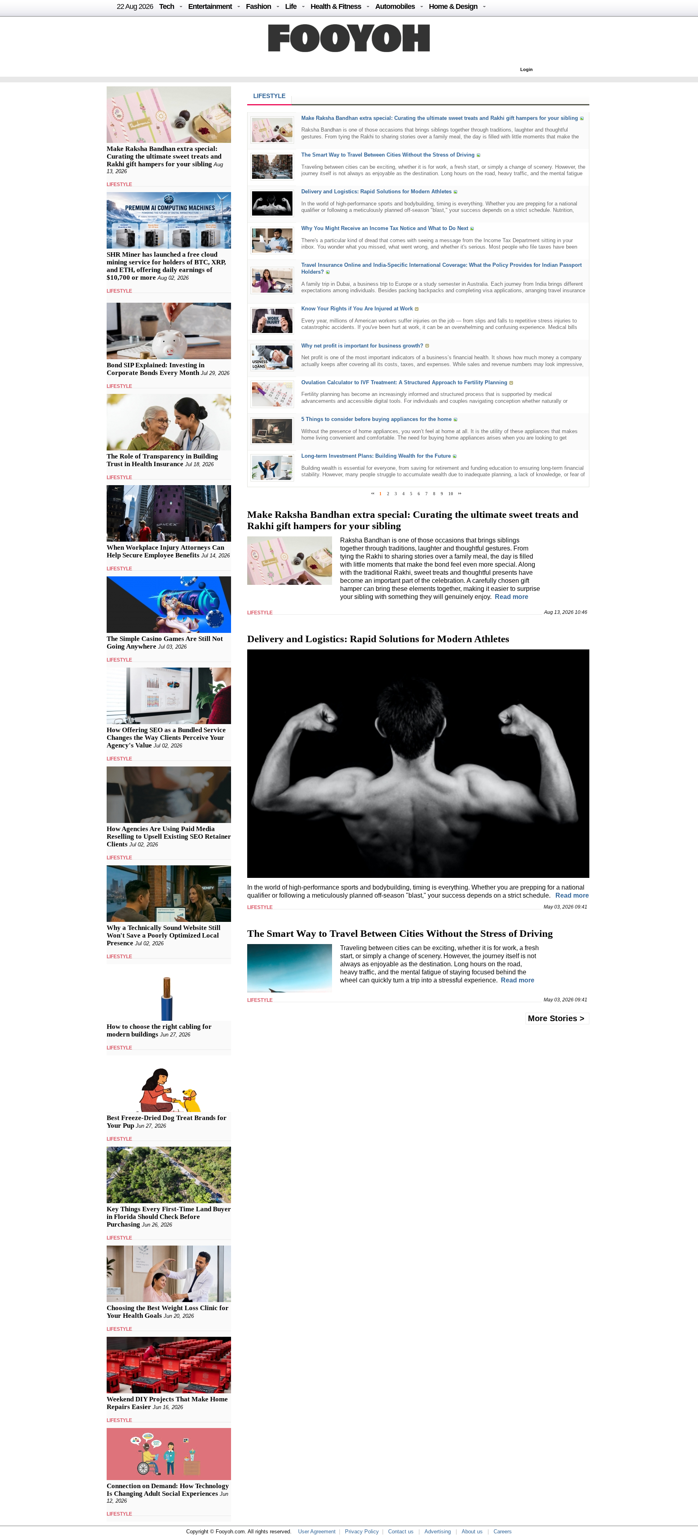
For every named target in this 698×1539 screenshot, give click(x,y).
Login (526, 69)
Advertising (438, 1532)
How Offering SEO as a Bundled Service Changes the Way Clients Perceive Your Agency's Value (166, 737)
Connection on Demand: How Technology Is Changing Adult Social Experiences (168, 1489)
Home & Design (453, 6)
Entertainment (210, 6)
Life (290, 6)
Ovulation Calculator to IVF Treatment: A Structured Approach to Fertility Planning (404, 382)
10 (450, 493)
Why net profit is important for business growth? (362, 346)
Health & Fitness (336, 6)
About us (472, 1532)
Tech (166, 6)
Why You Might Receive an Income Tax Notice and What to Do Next (384, 229)
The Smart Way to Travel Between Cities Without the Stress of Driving (388, 155)
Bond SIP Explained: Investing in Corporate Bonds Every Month (155, 369)
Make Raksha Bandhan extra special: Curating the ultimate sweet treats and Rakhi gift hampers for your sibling (164, 156)
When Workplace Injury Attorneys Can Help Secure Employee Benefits (165, 551)
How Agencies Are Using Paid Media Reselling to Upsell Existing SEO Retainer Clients (169, 836)
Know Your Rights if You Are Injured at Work (357, 309)
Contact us (401, 1532)
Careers (503, 1532)
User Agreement (317, 1532)
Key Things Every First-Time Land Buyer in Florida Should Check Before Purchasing (169, 1216)
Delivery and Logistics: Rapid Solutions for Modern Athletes (376, 191)
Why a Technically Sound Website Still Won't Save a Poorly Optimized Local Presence (164, 935)
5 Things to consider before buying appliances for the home (376, 419)
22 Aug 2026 (135, 6)
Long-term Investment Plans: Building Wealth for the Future (376, 456)
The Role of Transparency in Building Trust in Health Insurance (162, 460)
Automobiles (395, 6)
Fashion (258, 6)
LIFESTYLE (119, 184)
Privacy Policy (362, 1532)
